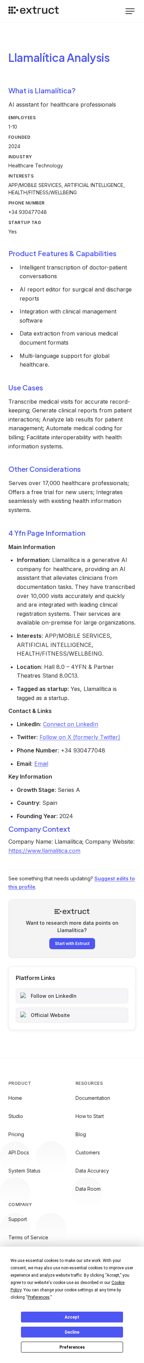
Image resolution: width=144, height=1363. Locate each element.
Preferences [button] (39, 1297)
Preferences (72, 1347)
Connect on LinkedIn (70, 724)
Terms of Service (28, 1237)
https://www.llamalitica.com (44, 850)
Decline (72, 1332)
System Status (24, 1171)
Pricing (16, 1134)
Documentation (92, 1098)
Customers (87, 1152)
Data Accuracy (92, 1171)
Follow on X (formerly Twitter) (79, 737)
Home (15, 1098)
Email (41, 763)
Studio (15, 1116)
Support (17, 1219)
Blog (80, 1134)
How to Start (89, 1116)
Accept (72, 1317)
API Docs (18, 1152)
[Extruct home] (33, 11)
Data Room (88, 1189)
